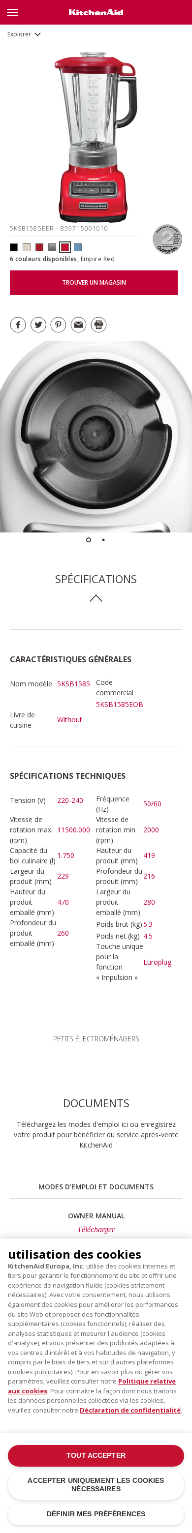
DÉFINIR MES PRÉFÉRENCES (96, 1514)
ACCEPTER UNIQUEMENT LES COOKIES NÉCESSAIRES (96, 1484)
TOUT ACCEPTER (96, 1455)
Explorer (19, 34)
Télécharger (96, 1229)
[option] (96, 436)
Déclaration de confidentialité (130, 1410)
